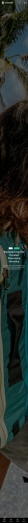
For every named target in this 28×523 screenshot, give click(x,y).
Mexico (17, 248)
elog (10, 248)
